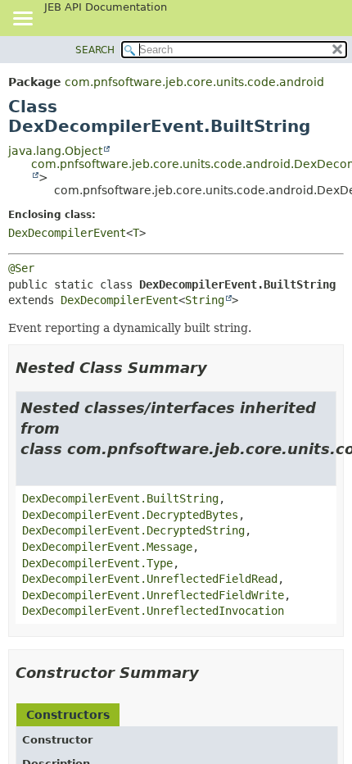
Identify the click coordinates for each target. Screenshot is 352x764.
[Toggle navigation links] (22, 19)
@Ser (21, 268)
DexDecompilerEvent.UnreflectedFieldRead (150, 578)
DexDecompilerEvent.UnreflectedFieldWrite (153, 595)
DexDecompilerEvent (67, 232)
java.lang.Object (55, 150)
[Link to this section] (218, 367)
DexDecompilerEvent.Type (97, 563)
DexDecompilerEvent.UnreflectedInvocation (153, 610)
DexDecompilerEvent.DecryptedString (133, 530)
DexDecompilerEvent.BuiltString (120, 498)
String (204, 300)
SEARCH (95, 50)
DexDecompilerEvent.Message (107, 546)
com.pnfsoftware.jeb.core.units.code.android (194, 82)
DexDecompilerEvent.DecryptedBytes (130, 514)
